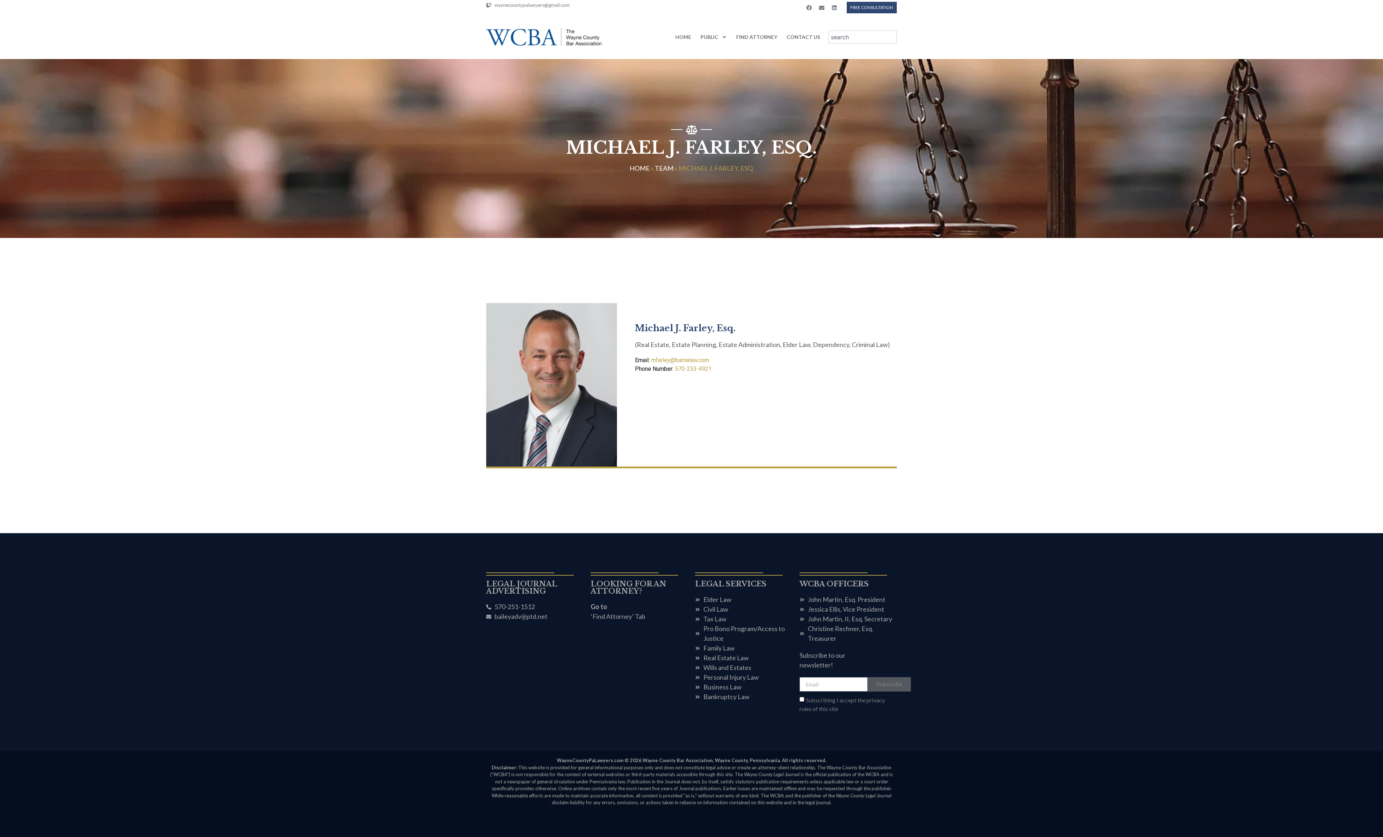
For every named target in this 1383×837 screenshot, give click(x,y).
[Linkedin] (834, 7)
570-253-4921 (673, 368)
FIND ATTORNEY (756, 37)
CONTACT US (803, 37)
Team (664, 168)
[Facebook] (809, 7)
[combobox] (862, 37)
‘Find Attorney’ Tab (618, 616)
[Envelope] (821, 7)
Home (640, 168)
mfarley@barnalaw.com (672, 360)
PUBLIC (709, 37)
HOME (683, 37)
